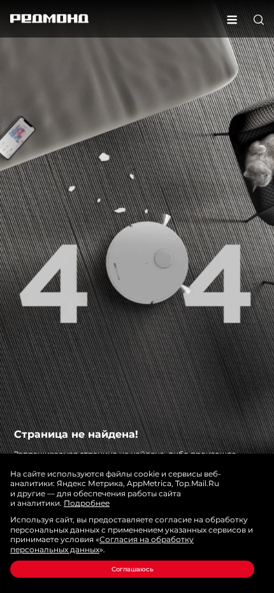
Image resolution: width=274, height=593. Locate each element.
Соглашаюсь (133, 569)
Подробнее (87, 503)
